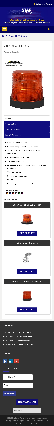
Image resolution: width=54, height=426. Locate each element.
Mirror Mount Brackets (27, 243)
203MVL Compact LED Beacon (27, 205)
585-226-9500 (9, 336)
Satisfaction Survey (44, 4)
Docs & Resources (13, 135)
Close (47, 33)
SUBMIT (9, 393)
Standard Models (12, 129)
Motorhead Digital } (33, 423)
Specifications (11, 124)
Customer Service (28, 402)
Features (9, 118)
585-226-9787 (9, 340)
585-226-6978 (9, 344)
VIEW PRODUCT (27, 233)
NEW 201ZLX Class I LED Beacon (27, 281)
